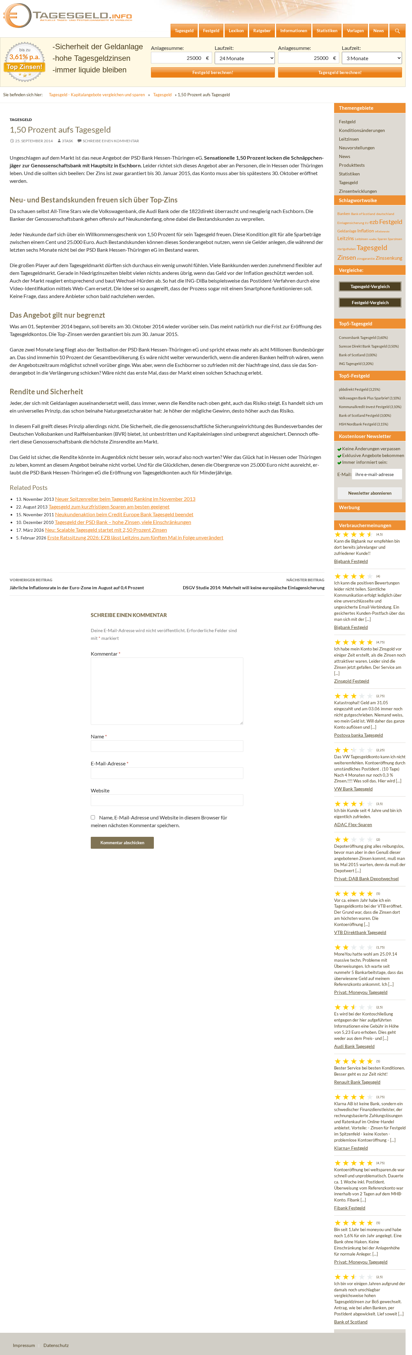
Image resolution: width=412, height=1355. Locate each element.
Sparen (382, 239)
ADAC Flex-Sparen (353, 824)
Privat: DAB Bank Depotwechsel (366, 878)
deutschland (385, 214)
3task (67, 140)
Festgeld (347, 121)
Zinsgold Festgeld (351, 681)
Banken (343, 213)
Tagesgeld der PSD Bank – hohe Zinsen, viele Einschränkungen (123, 522)
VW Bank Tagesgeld (353, 788)
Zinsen (346, 257)
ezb (374, 221)
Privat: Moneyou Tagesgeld (361, 992)
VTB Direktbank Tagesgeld (360, 932)
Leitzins (345, 238)
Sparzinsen (395, 239)
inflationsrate (382, 231)
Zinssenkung (389, 258)
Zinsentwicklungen (358, 191)
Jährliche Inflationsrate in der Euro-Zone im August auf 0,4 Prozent (77, 583)
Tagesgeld (162, 94)
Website (100, 790)
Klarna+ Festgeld (351, 1148)
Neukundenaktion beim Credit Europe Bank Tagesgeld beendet (124, 514)
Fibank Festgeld (349, 1207)
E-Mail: (344, 474)
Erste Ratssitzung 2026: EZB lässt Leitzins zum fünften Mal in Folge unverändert (135, 537)
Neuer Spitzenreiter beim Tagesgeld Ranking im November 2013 (125, 499)
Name (99, 736)
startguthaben (346, 249)
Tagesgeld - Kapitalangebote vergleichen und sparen (97, 94)
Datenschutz (56, 1345)
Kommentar (105, 653)
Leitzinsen (349, 139)
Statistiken (349, 173)
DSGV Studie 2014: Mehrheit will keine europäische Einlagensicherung (253, 583)
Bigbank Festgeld (351, 561)
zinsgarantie (366, 258)
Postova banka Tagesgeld (358, 735)
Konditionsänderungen (362, 130)
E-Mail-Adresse (109, 763)
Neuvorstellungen (357, 147)
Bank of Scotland (363, 214)
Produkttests (352, 165)
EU (367, 223)
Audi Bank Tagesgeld (354, 1046)
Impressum (24, 1345)
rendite (373, 239)
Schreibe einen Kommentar (111, 140)
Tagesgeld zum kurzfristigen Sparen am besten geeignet (109, 506)
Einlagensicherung (350, 223)
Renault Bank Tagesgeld (357, 1082)
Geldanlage (346, 231)
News (344, 156)
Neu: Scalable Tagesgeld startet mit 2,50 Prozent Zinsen (106, 530)
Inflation (365, 230)
